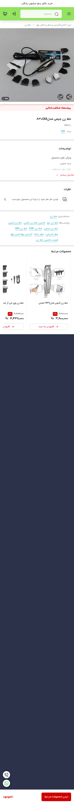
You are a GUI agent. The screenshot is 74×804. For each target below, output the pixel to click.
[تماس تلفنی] (6, 774)
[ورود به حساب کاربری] (14, 14)
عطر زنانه (39, 234)
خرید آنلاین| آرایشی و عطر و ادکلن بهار (53, 25)
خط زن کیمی (15, 223)
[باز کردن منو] (68, 14)
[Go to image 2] (3, 98)
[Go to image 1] (6, 98)
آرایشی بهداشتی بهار (21, 234)
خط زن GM (21, 228)
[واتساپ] (6, 783)
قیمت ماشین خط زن (47, 240)
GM (63, 131)
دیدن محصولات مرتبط (56, 796)
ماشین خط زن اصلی (34, 223)
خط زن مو (52, 223)
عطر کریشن (52, 234)
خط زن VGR (35, 228)
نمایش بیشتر (67, 175)
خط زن (28, 25)
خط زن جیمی (51, 228)
